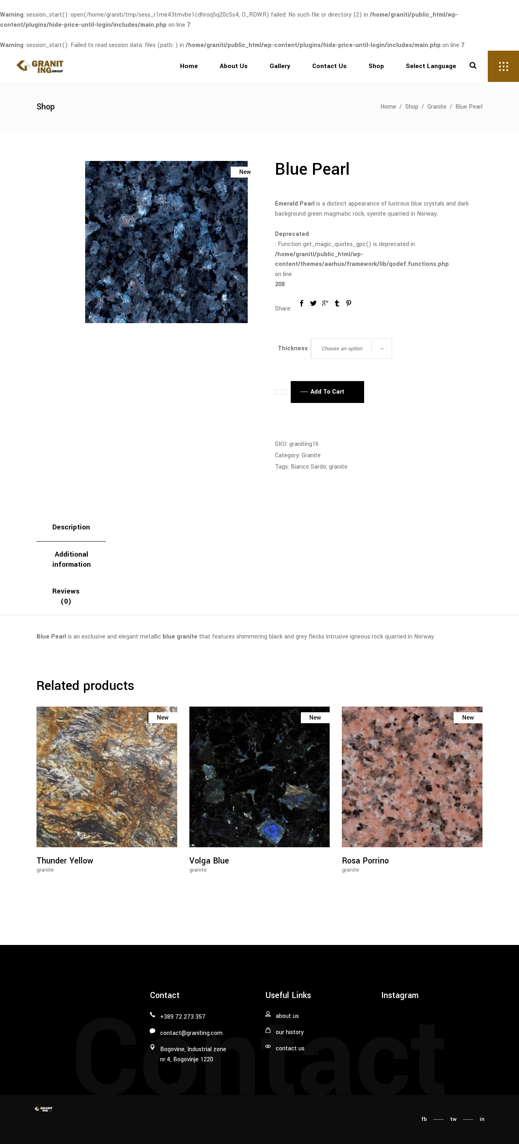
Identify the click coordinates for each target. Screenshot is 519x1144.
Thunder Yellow (64, 861)
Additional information (71, 559)
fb (424, 1119)
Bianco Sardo (308, 467)
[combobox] (351, 348)
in (482, 1119)
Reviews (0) (65, 596)
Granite (436, 107)
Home (388, 107)
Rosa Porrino (365, 861)
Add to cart (327, 392)
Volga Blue (209, 861)
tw (453, 1119)
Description (71, 527)
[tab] (71, 528)
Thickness (293, 348)
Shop (411, 107)
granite (338, 467)
